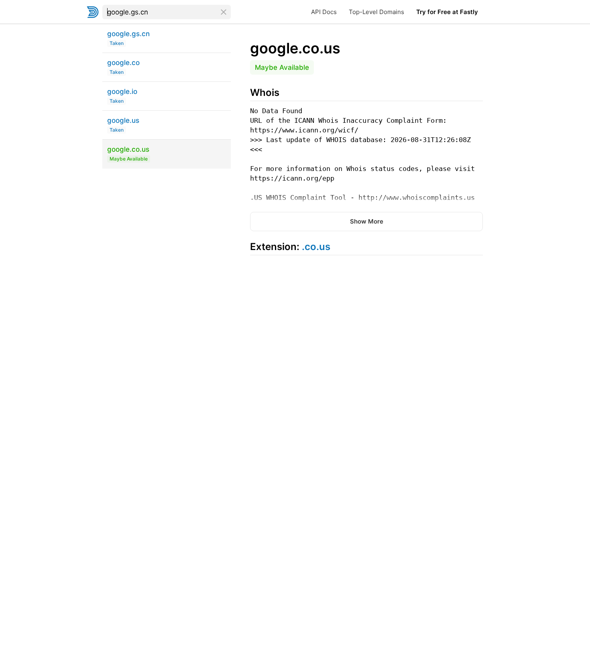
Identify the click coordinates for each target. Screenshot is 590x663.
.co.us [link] (316, 246)
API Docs (324, 12)
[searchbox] (166, 12)
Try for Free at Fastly (447, 12)
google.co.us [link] (295, 48)
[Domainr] (93, 12)
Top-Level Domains (376, 12)
